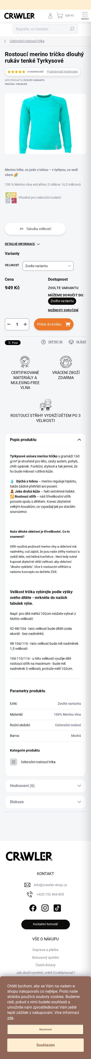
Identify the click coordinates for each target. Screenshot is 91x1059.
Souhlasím (45, 1045)
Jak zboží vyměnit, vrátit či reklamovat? (45, 973)
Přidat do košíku (49, 324)
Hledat (72, 29)
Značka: (16, 84)
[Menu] (85, 16)
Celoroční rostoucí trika (38, 762)
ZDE (54, 572)
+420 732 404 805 (50, 894)
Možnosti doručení (63, 310)
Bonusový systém (45, 957)
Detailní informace (20, 244)
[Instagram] (44, 907)
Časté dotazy (46, 965)
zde (10, 1018)
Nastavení (45, 1029)
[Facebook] (32, 907)
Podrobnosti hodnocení (62, 71)
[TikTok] (56, 907)
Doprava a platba (45, 950)
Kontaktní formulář (45, 924)
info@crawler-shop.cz (50, 885)
